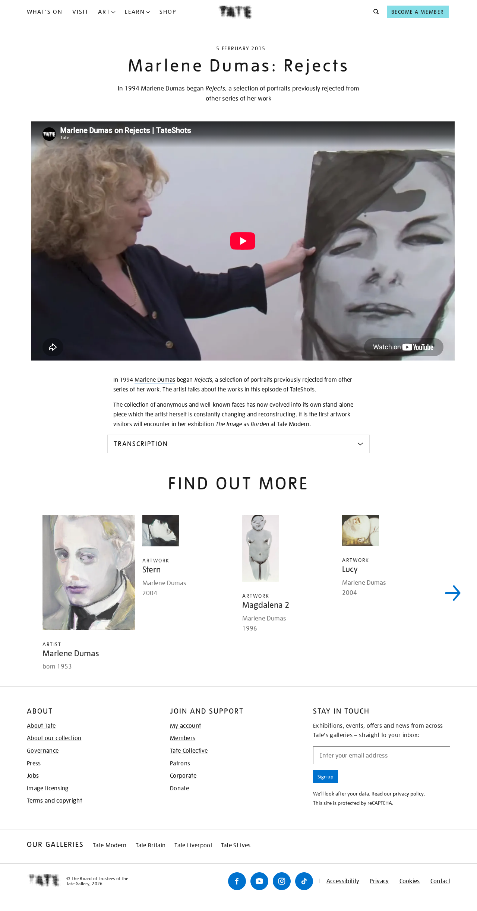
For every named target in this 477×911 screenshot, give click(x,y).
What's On (45, 12)
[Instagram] (282, 881)
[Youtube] (259, 881)
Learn (135, 12)
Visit (80, 12)
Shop (167, 12)
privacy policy (408, 793)
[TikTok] (304, 881)
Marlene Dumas (155, 380)
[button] (374, 11)
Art (104, 12)
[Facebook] (237, 881)
